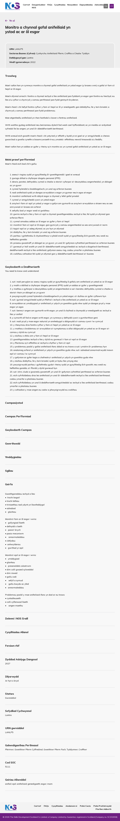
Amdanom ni (71, 806)
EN (106, 6)
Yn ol (12, 20)
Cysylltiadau (59, 5)
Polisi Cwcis (85, 806)
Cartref (26, 5)
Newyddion (72, 5)
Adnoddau (99, 5)
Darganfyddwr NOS (38, 6)
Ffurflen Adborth (103, 809)
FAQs (49, 5)
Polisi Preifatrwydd (102, 806)
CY (112, 6)
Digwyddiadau (86, 5)
